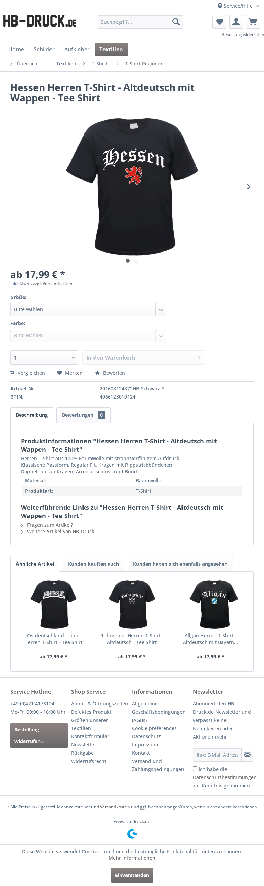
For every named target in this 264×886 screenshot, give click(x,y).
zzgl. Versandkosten (53, 283)
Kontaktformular (90, 736)
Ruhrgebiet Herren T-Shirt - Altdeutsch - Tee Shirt (132, 639)
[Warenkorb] (253, 22)
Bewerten (113, 373)
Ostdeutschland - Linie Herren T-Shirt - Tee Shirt (53, 639)
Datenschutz (146, 736)
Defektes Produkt (91, 712)
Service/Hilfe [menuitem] (238, 5)
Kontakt (141, 753)
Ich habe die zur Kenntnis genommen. (225, 777)
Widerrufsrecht (88, 761)
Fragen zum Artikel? (49, 525)
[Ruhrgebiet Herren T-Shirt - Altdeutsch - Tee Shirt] (132, 604)
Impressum (145, 744)
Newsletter (83, 744)
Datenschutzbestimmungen (225, 777)
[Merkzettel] (219, 22)
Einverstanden (132, 875)
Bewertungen (82, 415)
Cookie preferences (154, 728)
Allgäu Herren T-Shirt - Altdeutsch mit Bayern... (210, 639)
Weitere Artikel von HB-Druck (60, 531)
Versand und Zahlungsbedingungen (158, 765)
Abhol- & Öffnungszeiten (99, 703)
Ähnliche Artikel (35, 563)
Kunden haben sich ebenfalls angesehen (180, 563)
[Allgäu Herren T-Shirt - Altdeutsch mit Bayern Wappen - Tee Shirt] (210, 604)
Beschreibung (32, 415)
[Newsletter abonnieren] (247, 755)
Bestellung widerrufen (243, 35)
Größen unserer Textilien (89, 724)
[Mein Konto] (236, 22)
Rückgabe (82, 753)
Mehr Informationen (132, 858)
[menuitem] (141, 22)
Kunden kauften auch (93, 563)
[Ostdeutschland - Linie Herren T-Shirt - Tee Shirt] (53, 604)
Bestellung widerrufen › (29, 735)
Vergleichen (30, 373)
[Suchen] (176, 22)
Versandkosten (115, 807)
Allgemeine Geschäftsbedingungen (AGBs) (159, 711)
